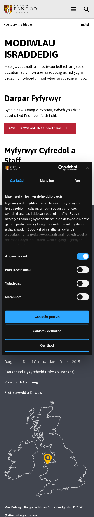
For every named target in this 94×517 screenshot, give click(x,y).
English (85, 24)
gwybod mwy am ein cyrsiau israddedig (40, 128)
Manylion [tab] (47, 180)
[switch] (83, 269)
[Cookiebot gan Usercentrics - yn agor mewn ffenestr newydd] (58, 168)
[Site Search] (84, 9)
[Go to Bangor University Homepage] (20, 9)
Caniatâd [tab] (17, 180)
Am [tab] (77, 180)
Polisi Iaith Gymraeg (21, 382)
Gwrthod (47, 345)
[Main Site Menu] (73, 9)
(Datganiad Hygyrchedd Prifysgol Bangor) (39, 372)
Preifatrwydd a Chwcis (23, 392)
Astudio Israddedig (19, 24)
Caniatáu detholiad (47, 331)
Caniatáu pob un (47, 316)
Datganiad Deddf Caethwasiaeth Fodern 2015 (42, 361)
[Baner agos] (87, 168)
